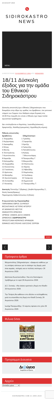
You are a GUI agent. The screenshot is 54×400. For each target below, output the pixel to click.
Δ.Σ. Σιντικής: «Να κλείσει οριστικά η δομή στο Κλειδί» (26, 286)
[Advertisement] (27, 46)
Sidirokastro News (27, 19)
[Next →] (49, 247)
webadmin (39, 73)
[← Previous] (5, 247)
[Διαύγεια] (27, 368)
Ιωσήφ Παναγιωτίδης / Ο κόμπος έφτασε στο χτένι (24, 306)
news (48, 237)
